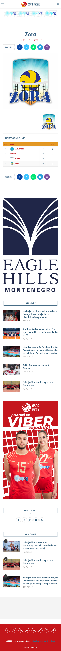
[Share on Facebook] (20, 47)
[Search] (58, 4)
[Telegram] (40, 630)
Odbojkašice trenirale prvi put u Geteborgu (39, 384)
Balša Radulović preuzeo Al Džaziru (36, 366)
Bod (52, 144)
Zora (17, 164)
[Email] (33, 630)
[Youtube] (27, 630)
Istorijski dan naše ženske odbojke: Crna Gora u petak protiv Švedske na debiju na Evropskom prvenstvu (40, 350)
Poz (5, 144)
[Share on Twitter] (26, 47)
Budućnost (19, 149)
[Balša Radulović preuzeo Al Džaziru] (11, 369)
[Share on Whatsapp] (33, 47)
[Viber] (47, 630)
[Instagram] (20, 630)
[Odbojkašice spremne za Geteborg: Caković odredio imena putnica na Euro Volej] (11, 546)
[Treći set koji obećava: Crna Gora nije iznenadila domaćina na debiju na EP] (11, 333)
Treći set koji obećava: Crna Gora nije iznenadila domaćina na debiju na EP (40, 332)
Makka (13, 154)
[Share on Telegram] (40, 47)
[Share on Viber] (47, 47)
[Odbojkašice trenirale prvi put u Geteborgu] (11, 386)
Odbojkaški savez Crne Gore (43, 641)
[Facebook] (7, 630)
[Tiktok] (53, 630)
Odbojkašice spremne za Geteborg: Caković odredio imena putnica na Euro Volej (40, 545)
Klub (12, 144)
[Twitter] (14, 630)
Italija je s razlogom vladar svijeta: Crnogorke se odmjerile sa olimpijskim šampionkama (40, 314)
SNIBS (17, 158)
